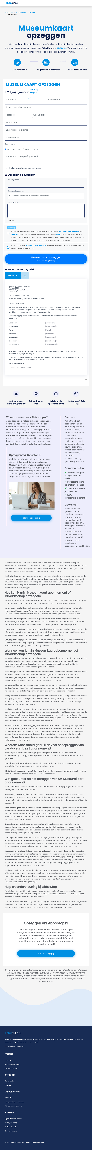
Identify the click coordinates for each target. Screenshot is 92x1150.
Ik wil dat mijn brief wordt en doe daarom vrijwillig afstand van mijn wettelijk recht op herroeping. (47, 247)
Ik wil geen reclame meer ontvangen (25, 168)
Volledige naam (14, 180)
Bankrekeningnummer (16, 191)
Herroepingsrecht (11, 1131)
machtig (15, 234)
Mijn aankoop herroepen (13, 1106)
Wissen (11, 221)
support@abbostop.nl (16, 1046)
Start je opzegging (31, 518)
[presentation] (46, 130)
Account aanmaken (12, 1064)
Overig (32, 12)
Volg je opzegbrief (11, 1068)
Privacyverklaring (11, 1123)
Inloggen (8, 1060)
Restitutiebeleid (10, 1127)
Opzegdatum (10, 144)
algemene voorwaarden (69, 231)
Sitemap (8, 1085)
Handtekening (13, 202)
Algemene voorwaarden (13, 1119)
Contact (8, 1098)
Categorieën (21, 12)
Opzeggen (9, 12)
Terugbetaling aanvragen (14, 1102)
